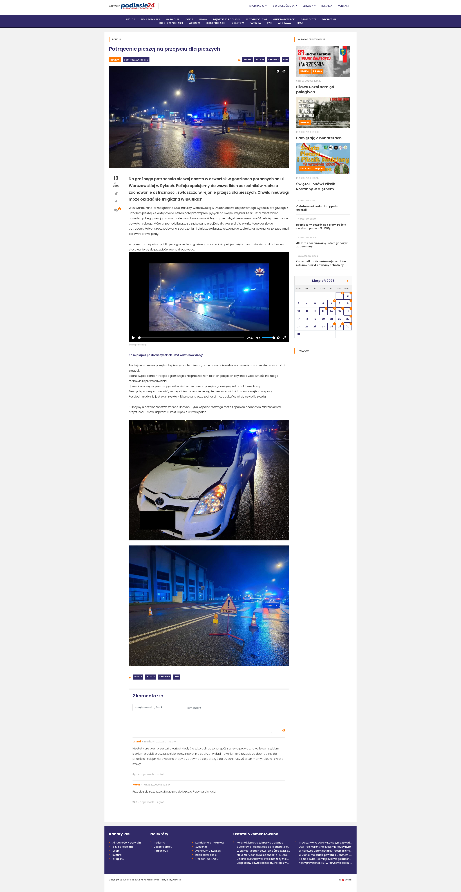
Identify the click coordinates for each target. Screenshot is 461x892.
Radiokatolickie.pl (206, 855)
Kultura (305, 168)
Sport (116, 851)
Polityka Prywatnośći (171, 879)
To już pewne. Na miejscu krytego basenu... (325, 859)
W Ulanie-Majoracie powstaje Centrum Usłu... (325, 855)
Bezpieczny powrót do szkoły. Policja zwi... (263, 863)
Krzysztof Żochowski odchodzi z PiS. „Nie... (262, 855)
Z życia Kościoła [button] (283, 6)
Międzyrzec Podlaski (226, 19)
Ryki (269, 23)
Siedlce (130, 19)
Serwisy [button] (308, 6)
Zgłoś (160, 774)
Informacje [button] (257, 6)
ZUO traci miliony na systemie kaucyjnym (325, 847)
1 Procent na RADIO (206, 859)
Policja (260, 59)
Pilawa (317, 71)
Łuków (203, 19)
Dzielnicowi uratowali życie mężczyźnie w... (263, 859)
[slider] (191, 338)
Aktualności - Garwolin (127, 842)
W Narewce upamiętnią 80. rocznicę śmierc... (325, 851)
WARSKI (348, 879)
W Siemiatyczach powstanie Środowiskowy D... (263, 851)
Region (115, 59)
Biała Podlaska (150, 19)
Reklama (326, 6)
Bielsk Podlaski (215, 23)
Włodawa (284, 23)
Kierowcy (273, 59)
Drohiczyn (329, 19)
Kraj (300, 23)
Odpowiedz (147, 774)
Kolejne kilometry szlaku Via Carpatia (260, 842)
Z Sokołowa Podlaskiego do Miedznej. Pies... (263, 847)
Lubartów (237, 23)
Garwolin (114, 6)
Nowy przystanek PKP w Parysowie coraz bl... (325, 863)
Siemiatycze (308, 19)
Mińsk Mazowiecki (284, 19)
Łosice (189, 19)
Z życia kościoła (123, 847)
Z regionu (118, 859)
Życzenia (201, 847)
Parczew (255, 23)
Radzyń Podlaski (256, 19)
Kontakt (343, 6)
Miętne (319, 168)
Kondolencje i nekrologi (209, 842)
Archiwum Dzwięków (208, 851)
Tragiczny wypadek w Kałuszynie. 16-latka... (325, 842)
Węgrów (194, 23)
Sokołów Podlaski (171, 23)
